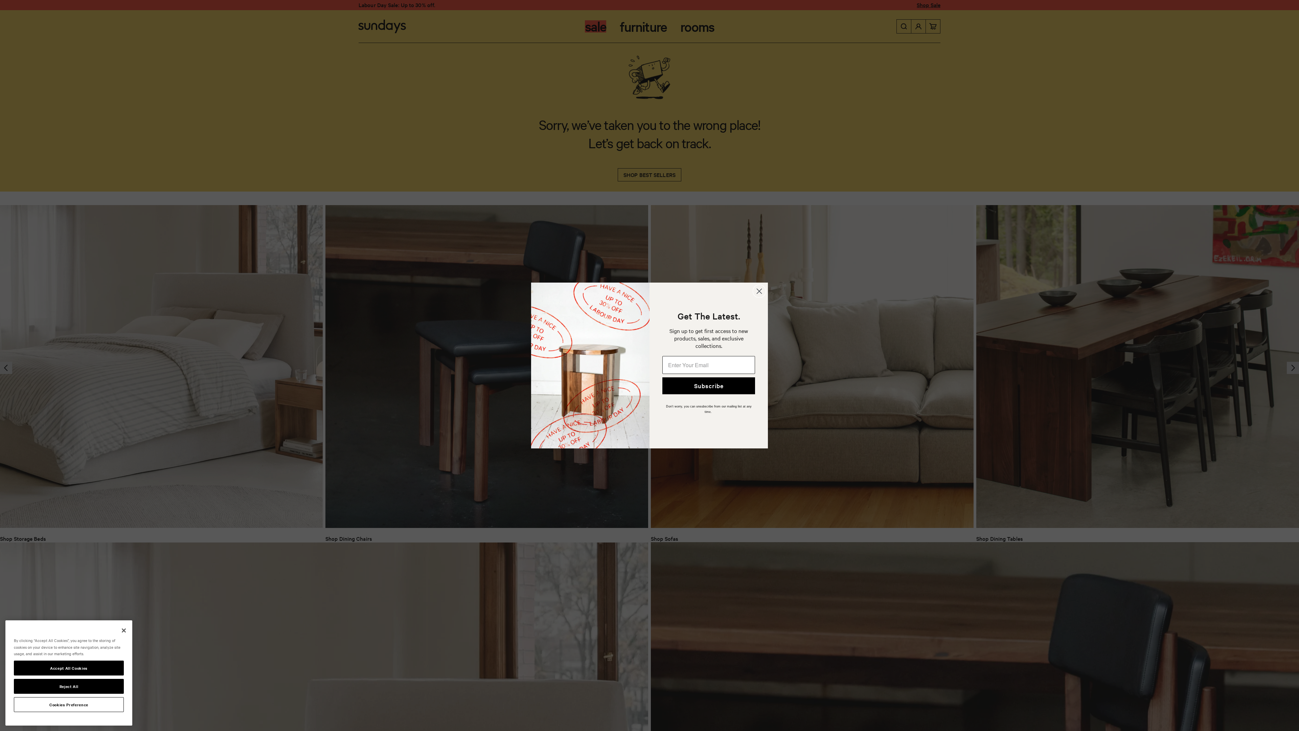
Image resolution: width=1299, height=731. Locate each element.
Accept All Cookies (69, 668)
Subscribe (709, 386)
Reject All (69, 686)
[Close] (123, 630)
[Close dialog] (759, 291)
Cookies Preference (68, 704)
